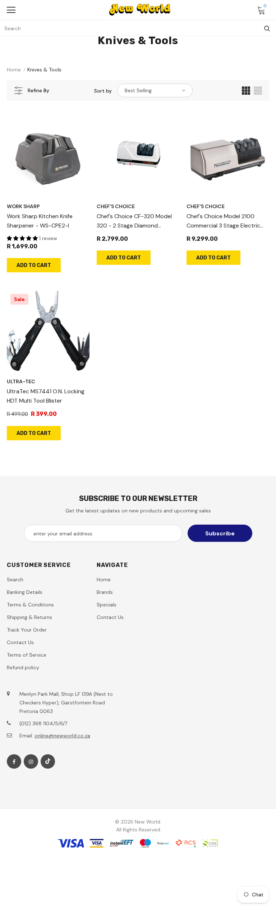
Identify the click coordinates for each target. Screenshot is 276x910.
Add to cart (34, 265)
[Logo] (140, 9)
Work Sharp (23, 206)
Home (14, 69)
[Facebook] (14, 761)
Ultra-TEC (21, 381)
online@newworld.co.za (62, 735)
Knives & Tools (44, 69)
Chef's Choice (116, 206)
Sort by (103, 91)
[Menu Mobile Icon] (11, 10)
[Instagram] (31, 761)
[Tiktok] (48, 761)
